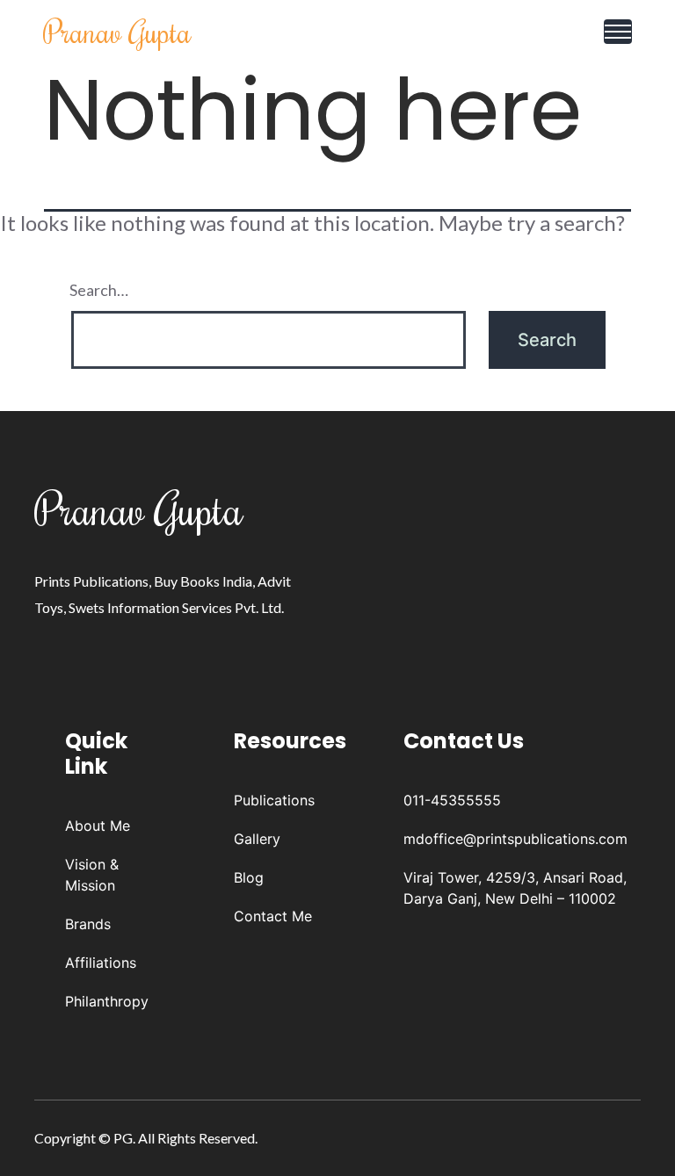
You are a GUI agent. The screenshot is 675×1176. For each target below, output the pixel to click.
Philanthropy (107, 1001)
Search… (98, 289)
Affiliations (100, 962)
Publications (274, 800)
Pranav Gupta (117, 31)
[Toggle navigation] (618, 31)
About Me (97, 825)
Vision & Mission (92, 874)
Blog (249, 877)
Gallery (257, 839)
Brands (88, 924)
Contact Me (273, 916)
